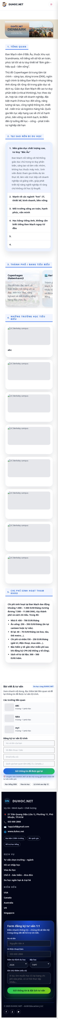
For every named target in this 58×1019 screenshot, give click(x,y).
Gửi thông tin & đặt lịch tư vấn (29, 990)
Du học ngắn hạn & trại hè (17, 880)
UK (5, 907)
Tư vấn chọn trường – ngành (18, 859)
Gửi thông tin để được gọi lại (29, 771)
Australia (8, 902)
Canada (7, 897)
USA (6, 892)
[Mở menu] (51, 4)
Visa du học (10, 870)
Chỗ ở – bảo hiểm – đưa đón (18, 875)
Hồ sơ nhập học (12, 864)
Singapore (9, 912)
